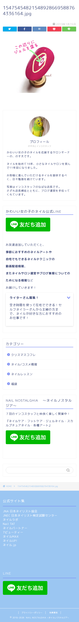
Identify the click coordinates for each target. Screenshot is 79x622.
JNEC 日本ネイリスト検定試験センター (30, 515)
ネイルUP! (10, 541)
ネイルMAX (11, 537)
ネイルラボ (10, 520)
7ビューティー (13, 532)
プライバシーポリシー (32, 612)
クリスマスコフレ (23, 355)
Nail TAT (9, 524)
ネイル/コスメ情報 (24, 364)
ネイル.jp (9, 545)
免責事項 (53, 612)
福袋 (14, 384)
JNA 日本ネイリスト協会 (20, 511)
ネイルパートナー (15, 528)
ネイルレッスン (22, 374)
